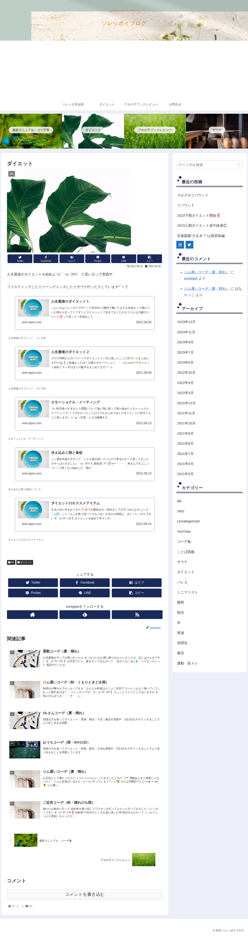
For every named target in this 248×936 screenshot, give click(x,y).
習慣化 (182, 643)
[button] (238, 165)
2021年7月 (185, 454)
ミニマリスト (187, 592)
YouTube (184, 531)
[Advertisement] (124, 70)
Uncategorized (188, 521)
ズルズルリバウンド (192, 195)
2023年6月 (185, 362)
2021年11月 (186, 413)
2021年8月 (185, 443)
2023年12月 (186, 322)
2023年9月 (185, 342)
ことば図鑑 (186, 552)
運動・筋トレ (187, 663)
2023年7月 (185, 352)
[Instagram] (180, 245)
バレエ (182, 582)
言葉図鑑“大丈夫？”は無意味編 (201, 236)
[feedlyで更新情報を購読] (84, 614)
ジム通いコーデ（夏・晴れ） (206, 272)
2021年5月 (185, 474)
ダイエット (26, 562)
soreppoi (190, 278)
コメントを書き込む (85, 894)
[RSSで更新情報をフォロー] (137, 614)
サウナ (182, 562)
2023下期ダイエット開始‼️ (198, 215)
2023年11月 (186, 332)
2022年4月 (185, 393)
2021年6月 (185, 464)
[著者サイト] (32, 614)
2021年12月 (186, 403)
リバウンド (186, 205)
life (12, 562)
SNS (180, 511)
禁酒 (180, 633)
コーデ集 (184, 542)
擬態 (180, 602)
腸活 (180, 653)
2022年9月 (185, 383)
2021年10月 (186, 423)
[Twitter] (189, 245)
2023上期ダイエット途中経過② (202, 225)
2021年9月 (185, 433)
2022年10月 (186, 372)
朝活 (180, 613)
